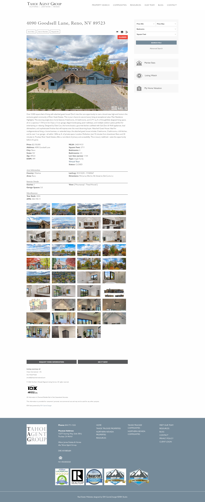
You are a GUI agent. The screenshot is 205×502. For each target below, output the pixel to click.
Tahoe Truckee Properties (108, 428)
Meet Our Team (166, 425)
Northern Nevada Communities (136, 432)
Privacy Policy (166, 438)
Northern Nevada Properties (105, 433)
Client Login (165, 441)
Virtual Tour (74, 161)
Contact (172, 5)
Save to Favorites (43, 31)
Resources (101, 437)
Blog (160, 5)
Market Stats (149, 62)
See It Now (31, 31)
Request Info (55, 31)
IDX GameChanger (46, 405)
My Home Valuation (153, 87)
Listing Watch (150, 75)
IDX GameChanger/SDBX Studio (115, 496)
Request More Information (51, 362)
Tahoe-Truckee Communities (135, 426)
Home (98, 425)
